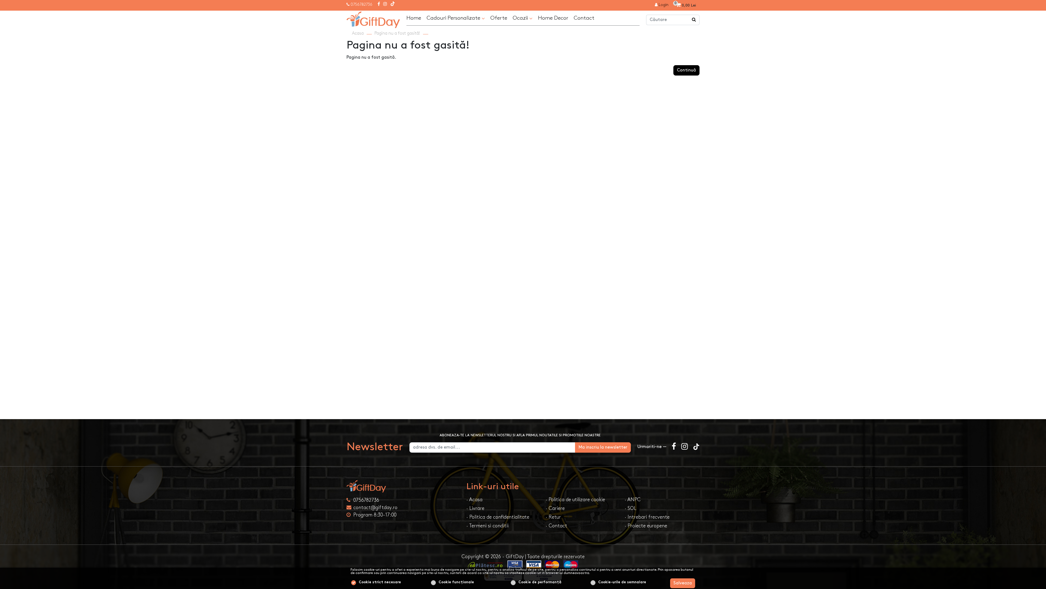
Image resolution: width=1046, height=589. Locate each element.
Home (413, 18)
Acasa (358, 33)
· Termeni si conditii (487, 526)
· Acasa (474, 499)
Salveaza (682, 583)
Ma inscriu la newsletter (603, 447)
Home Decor (553, 18)
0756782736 (361, 4)
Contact (584, 18)
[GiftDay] (403, 486)
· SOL (630, 508)
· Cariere (555, 508)
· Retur (553, 517)
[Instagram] (385, 4)
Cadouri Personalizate (454, 18)
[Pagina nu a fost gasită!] (373, 19)
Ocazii (521, 18)
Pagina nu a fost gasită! (397, 33)
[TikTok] (392, 4)
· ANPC (633, 499)
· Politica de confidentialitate (497, 517)
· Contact (556, 526)
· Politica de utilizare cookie (575, 499)
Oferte (498, 18)
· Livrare (475, 508)
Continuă (686, 70)
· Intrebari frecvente (647, 517)
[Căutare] (694, 20)
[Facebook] (379, 4)
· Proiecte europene (646, 526)
